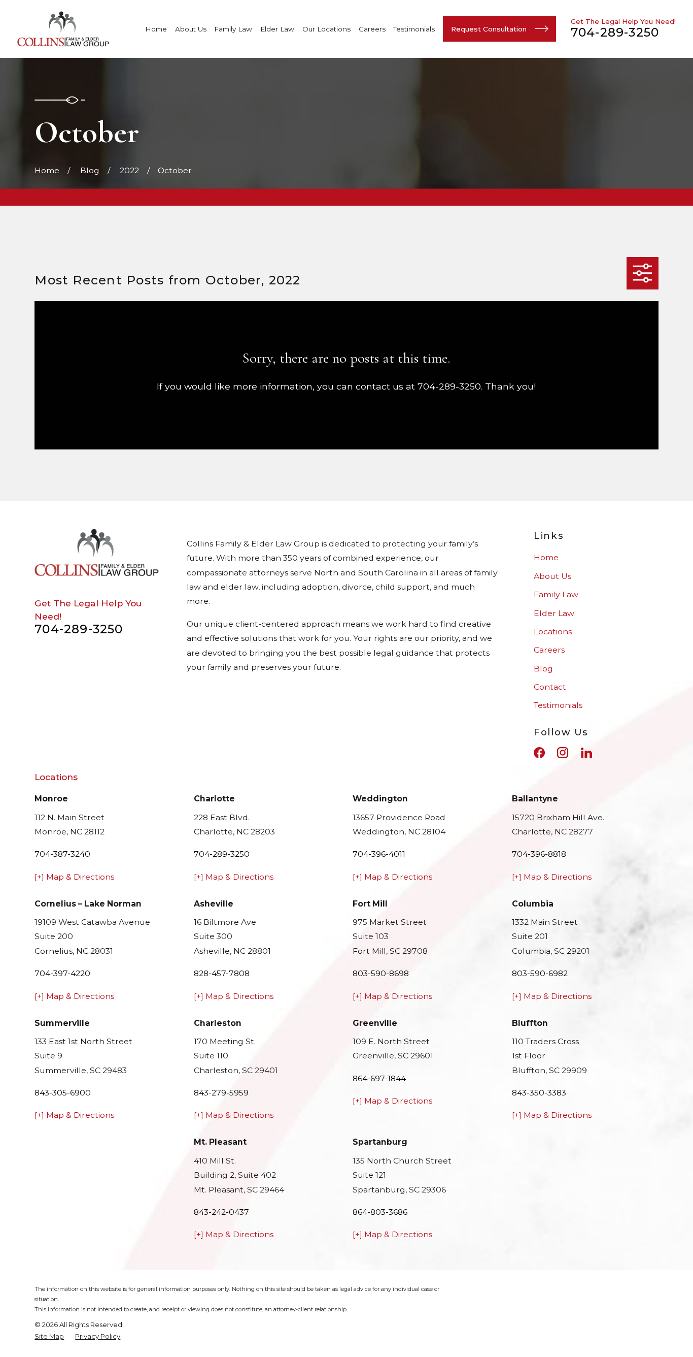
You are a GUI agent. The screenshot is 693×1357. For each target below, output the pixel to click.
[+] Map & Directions (74, 877)
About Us (552, 576)
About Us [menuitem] (190, 29)
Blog (543, 668)
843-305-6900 (62, 1092)
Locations (553, 631)
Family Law (556, 594)
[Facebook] (539, 752)
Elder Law (554, 613)
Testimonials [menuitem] (414, 29)
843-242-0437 (221, 1212)
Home (546, 557)
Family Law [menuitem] (233, 29)
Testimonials (558, 705)
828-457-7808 (222, 973)
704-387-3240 (62, 854)
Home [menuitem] (156, 29)
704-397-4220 (62, 973)
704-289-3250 (615, 32)
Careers (549, 650)
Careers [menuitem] (372, 29)
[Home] (63, 29)
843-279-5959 (221, 1092)
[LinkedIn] (586, 752)
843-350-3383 (539, 1092)
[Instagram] (562, 752)
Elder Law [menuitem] (277, 29)
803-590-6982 (540, 973)
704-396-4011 (379, 854)
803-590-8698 (381, 973)
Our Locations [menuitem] (326, 29)
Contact (550, 687)
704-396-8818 (539, 854)
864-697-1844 (379, 1078)
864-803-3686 (380, 1212)
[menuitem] (49, 1337)
